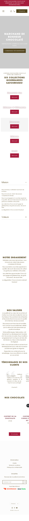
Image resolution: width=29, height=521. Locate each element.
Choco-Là (16, 510)
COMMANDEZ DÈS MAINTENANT (15, 51)
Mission (5, 182)
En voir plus (14, 434)
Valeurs (5, 217)
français (13, 503)
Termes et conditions (14, 465)
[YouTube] (16, 507)
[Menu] (3, 11)
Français (21, 11)
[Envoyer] (25, 482)
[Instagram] (12, 507)
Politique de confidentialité (14, 467)
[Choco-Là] (14, 11)
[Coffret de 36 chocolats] (10, 408)
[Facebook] (14, 507)
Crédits (14, 463)
